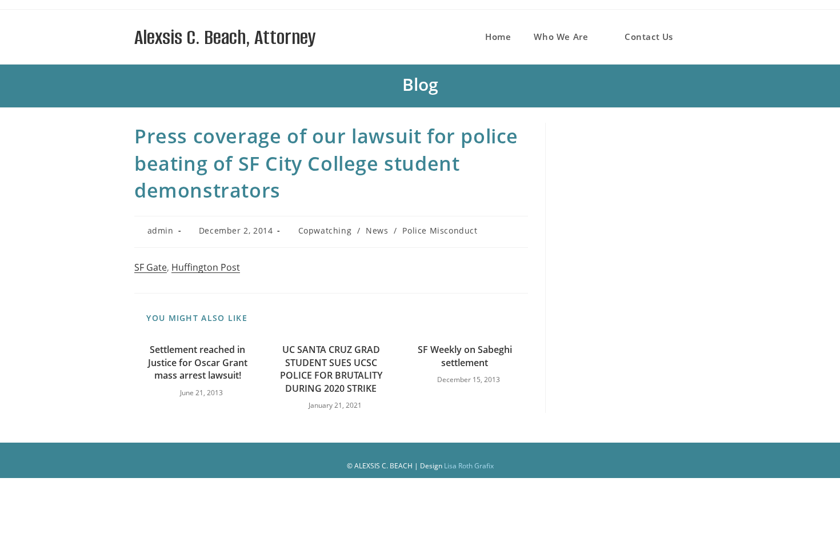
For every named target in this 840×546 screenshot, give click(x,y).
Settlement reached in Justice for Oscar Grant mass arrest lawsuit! (197, 362)
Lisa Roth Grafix (469, 466)
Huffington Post (205, 267)
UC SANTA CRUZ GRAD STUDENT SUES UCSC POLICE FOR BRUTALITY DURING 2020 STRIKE (331, 368)
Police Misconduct (439, 230)
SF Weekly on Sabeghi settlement (465, 355)
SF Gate (150, 267)
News (377, 230)
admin (160, 230)
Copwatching (325, 230)
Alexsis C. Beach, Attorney (224, 37)
